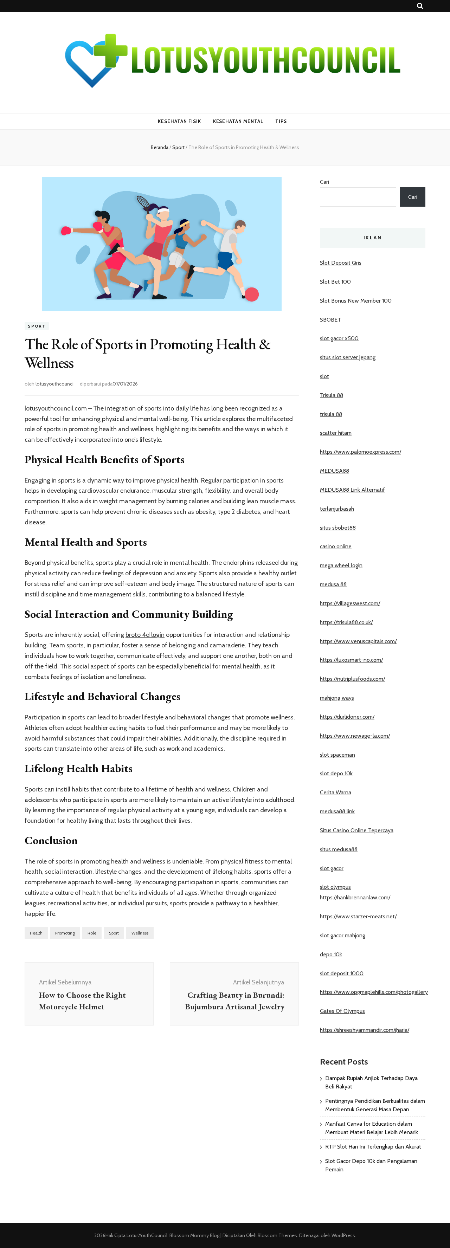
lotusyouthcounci (54, 384)
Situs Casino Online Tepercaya (356, 830)
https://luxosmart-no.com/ (351, 660)
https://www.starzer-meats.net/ (358, 916)
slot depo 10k (336, 773)
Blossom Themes (277, 1235)
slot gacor (331, 868)
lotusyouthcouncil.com (56, 408)
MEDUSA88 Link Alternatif (352, 489)
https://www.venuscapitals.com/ (358, 641)
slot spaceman (337, 754)
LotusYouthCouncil (147, 1235)
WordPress (343, 1235)
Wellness (139, 933)
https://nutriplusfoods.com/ (352, 678)
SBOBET (330, 319)
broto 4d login (145, 635)
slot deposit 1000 (342, 973)
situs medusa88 (339, 849)
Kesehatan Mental (238, 121)
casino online (336, 546)
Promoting (65, 933)
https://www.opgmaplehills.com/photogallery (374, 992)
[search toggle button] (420, 6)
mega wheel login (341, 565)
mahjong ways (337, 697)
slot (324, 376)
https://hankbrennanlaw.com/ (355, 897)
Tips (281, 121)
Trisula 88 (331, 395)
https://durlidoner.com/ (347, 716)
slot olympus (335, 887)
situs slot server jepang (347, 357)
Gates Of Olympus (342, 1011)
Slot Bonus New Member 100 (356, 300)
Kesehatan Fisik (179, 121)
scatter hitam (336, 432)
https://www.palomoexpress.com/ (360, 451)
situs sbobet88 (338, 527)
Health (36, 933)
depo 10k (331, 954)
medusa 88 (333, 584)
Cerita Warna (335, 792)
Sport (37, 326)
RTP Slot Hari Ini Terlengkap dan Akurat (373, 1146)
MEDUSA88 (334, 470)
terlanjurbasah (337, 508)
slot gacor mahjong (342, 935)
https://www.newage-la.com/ (355, 735)
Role (92, 933)
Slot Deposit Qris (340, 262)
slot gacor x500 (339, 338)
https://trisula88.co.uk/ (346, 622)
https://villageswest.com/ (350, 603)
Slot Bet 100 (335, 281)
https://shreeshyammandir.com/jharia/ (364, 1030)
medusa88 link (337, 811)
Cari (324, 182)
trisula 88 (331, 414)
